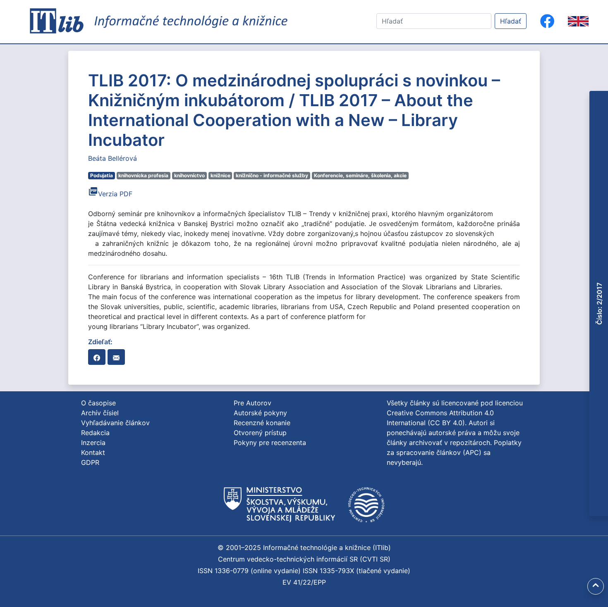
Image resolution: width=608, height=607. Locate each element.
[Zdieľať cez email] (116, 357)
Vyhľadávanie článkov (115, 423)
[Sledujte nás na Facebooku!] (547, 21)
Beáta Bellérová (112, 158)
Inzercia (93, 442)
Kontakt (93, 452)
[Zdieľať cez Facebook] (96, 357)
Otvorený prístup (260, 432)
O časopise (98, 403)
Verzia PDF (110, 194)
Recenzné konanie (262, 423)
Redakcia (95, 432)
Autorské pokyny (260, 413)
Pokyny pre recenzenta (270, 442)
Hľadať (510, 21)
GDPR (90, 462)
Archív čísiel (100, 413)
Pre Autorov (252, 403)
